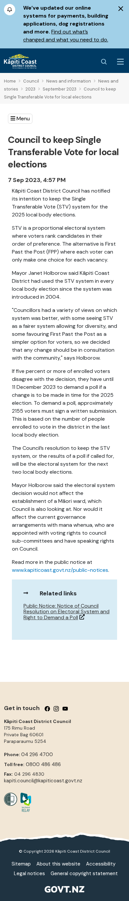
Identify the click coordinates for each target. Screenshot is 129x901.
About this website (58, 864)
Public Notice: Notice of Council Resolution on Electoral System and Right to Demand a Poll (66, 611)
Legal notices (29, 873)
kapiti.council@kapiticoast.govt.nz (43, 780)
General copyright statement (84, 873)
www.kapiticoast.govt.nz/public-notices (60, 570)
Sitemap (21, 864)
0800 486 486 (43, 764)
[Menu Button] (120, 61)
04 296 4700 (37, 754)
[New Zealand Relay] (24, 802)
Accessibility (100, 864)
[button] (20, 119)
